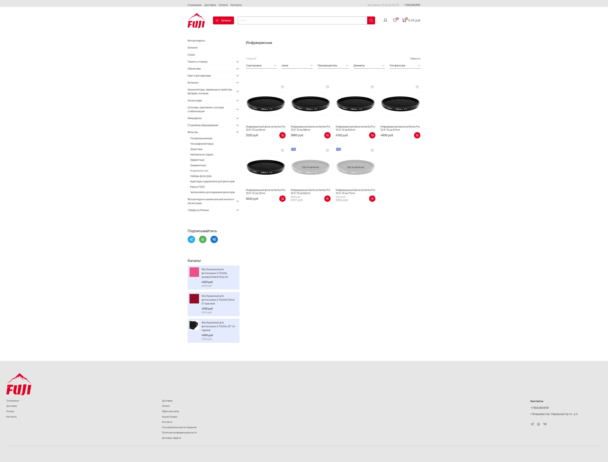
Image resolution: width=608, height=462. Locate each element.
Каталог (226, 20)
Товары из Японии (198, 210)
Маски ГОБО (197, 186)
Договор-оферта (171, 437)
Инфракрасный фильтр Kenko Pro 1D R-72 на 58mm (310, 128)
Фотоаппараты (196, 40)
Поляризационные (201, 138)
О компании (195, 5)
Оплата (223, 5)
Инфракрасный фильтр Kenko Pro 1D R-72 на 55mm (265, 128)
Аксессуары (195, 100)
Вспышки (193, 82)
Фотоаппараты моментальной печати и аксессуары (211, 201)
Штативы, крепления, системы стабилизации (206, 109)
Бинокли (193, 47)
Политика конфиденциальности (179, 432)
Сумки (191, 54)
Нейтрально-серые (201, 154)
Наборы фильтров (201, 176)
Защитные (196, 149)
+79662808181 (412, 5)
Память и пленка (197, 61)
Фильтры (193, 132)
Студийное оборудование (203, 125)
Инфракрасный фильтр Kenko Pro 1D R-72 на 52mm (310, 191)
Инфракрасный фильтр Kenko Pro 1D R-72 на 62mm (355, 128)
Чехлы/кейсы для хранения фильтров (212, 192)
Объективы (194, 68)
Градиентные (198, 165)
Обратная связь (170, 411)
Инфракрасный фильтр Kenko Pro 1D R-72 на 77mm (355, 191)
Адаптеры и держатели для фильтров (212, 181)
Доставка (210, 5)
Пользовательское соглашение (179, 427)
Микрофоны (195, 118)
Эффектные (197, 160)
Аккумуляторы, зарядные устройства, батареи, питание (210, 91)
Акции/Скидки (169, 416)
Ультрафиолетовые (201, 143)
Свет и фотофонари (199, 75)
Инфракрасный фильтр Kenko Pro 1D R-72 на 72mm (265, 191)
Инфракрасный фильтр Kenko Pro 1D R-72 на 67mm (400, 128)
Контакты (236, 5)
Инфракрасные (199, 170)
